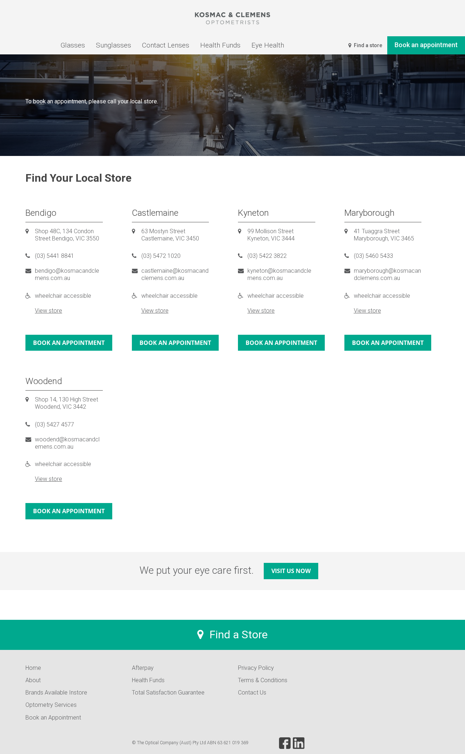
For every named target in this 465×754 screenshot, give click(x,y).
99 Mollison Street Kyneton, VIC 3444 (271, 235)
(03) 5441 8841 (54, 255)
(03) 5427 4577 (54, 424)
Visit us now (291, 571)
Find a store (367, 45)
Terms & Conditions (262, 680)
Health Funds (148, 680)
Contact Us (252, 692)
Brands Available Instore (56, 692)
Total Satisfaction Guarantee (168, 692)
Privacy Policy (256, 667)
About (33, 680)
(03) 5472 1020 (161, 255)
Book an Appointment (53, 717)
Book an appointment (69, 343)
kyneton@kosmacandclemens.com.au (279, 274)
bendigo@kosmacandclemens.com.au (67, 274)
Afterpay (143, 667)
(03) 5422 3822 (267, 255)
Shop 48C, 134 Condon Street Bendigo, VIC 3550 (67, 235)
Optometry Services (51, 704)
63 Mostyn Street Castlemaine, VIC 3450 (170, 235)
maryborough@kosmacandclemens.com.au (387, 274)
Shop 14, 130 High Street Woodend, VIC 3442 (66, 403)
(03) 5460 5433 (373, 255)
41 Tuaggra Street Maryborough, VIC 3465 (384, 235)
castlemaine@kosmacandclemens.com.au (175, 274)
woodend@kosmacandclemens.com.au (67, 443)
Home (33, 667)
